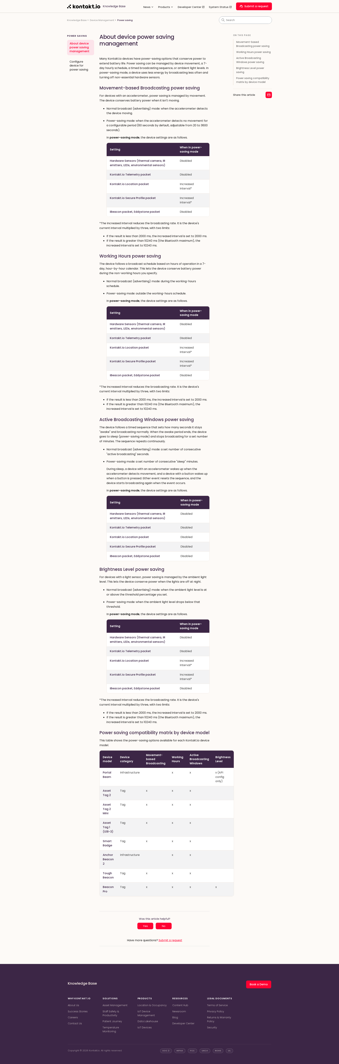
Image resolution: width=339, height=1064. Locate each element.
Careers (73, 1017)
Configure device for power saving (79, 66)
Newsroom (179, 1011)
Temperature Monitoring (111, 1029)
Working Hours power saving (253, 52)
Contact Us (75, 1023)
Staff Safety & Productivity (111, 1013)
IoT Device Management (146, 1013)
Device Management (102, 20)
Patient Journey (112, 1021)
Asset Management (115, 1005)
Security (212, 1027)
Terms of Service (217, 1005)
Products (166, 7)
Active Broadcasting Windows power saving (250, 60)
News (148, 7)
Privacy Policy (215, 1011)
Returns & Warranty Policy (219, 1019)
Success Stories (78, 1011)
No (163, 926)
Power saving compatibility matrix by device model (252, 80)
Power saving (125, 20)
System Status (220, 7)
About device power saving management (79, 47)
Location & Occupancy (152, 1005)
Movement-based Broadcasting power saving (252, 44)
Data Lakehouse (148, 1021)
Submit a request (254, 6)
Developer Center (191, 7)
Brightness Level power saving (250, 70)
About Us (73, 1005)
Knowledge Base (77, 20)
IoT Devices (145, 1027)
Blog (175, 1017)
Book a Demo (259, 984)
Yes (145, 926)
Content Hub (180, 1005)
